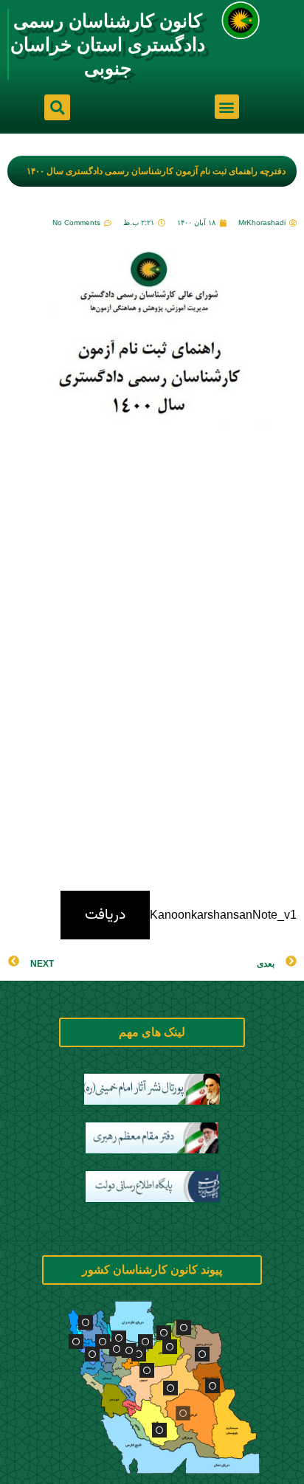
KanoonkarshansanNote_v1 (223, 914)
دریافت (105, 915)
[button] (227, 106)
